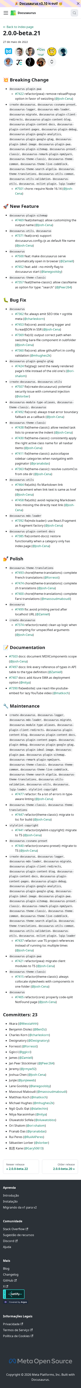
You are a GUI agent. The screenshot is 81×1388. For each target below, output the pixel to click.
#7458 (19, 500)
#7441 (19, 830)
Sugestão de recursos (18, 1235)
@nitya (25, 682)
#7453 (19, 324)
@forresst (51, 577)
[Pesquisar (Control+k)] (74, 12)
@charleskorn (34, 319)
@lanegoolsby (51, 272)
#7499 (19, 609)
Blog (6, 1268)
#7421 (19, 961)
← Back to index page (18, 27)
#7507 (19, 387)
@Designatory (38, 1040)
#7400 (19, 594)
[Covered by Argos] (15, 1303)
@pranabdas (40, 463)
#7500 (19, 256)
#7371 (19, 236)
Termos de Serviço (16, 1330)
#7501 (19, 189)
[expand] (51, 62)
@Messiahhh (28, 1024)
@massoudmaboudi (55, 599)
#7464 (19, 485)
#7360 (19, 350)
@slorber (22, 396)
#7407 (13, 678)
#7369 (19, 335)
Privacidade (11, 1324)
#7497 (13, 667)
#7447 (19, 815)
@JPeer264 (63, 287)
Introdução (11, 1195)
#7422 (19, 94)
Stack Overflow (14, 1229)
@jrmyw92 (28, 1069)
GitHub (8, 1280)
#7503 (13, 656)
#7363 (19, 469)
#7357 (19, 282)
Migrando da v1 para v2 (20, 1207)
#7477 (19, 794)
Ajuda (7, 1247)
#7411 (19, 453)
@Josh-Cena (63, 99)
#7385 (19, 536)
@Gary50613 (34, 1148)
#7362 (19, 314)
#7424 (19, 366)
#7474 (19, 583)
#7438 (19, 427)
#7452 (19, 267)
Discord (8, 1241)
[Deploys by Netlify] (13, 1298)
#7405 (19, 997)
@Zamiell (66, 261)
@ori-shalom (36, 1125)
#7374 (19, 625)
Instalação (10, 1201)
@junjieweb (26, 1080)
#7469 (19, 220)
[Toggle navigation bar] (6, 13)
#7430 (19, 438)
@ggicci (24, 1052)
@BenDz (40, 1029)
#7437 (19, 941)
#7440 (19, 846)
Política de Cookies (16, 1336)
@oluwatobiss (45, 1120)
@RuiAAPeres (33, 1137)
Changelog (10, 1274)
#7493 (19, 573)
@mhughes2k (40, 355)
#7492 (19, 412)
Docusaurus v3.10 (33, 3)
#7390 (13, 688)
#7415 (19, 977)
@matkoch (61, 693)
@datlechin (39, 1109)
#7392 (19, 521)
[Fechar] (78, 3)
